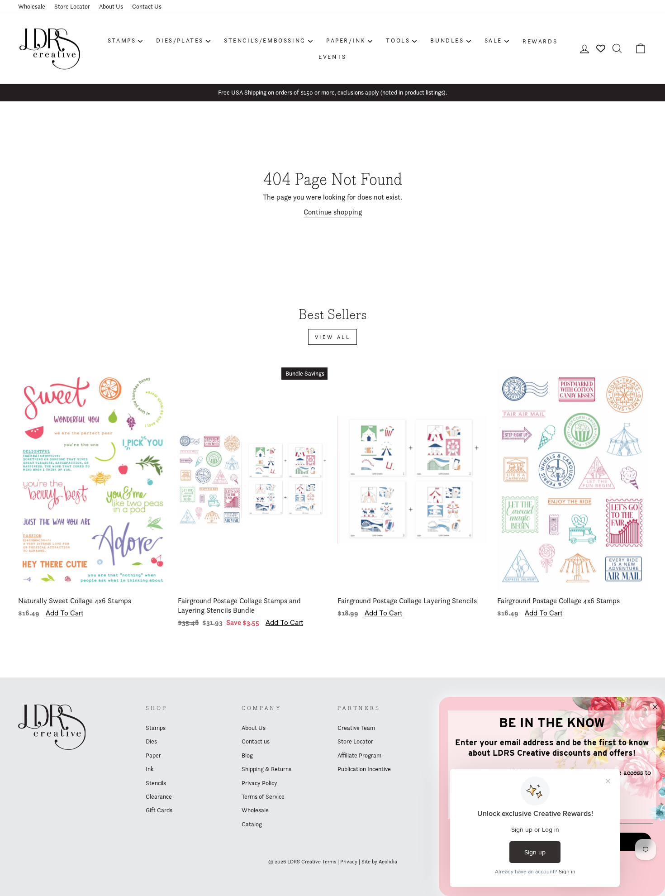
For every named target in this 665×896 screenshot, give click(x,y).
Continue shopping (333, 212)
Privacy (348, 861)
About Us (111, 6)
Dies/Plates (180, 40)
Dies (151, 741)
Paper (153, 755)
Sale (493, 40)
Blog (247, 755)
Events (332, 56)
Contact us (256, 741)
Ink (149, 768)
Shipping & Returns (266, 768)
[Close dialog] (655, 706)
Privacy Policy (259, 782)
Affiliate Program (359, 755)
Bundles (447, 40)
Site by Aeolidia (379, 861)
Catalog (252, 824)
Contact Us (147, 6)
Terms (329, 861)
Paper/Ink (346, 40)
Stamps (122, 40)
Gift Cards (159, 810)
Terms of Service (263, 796)
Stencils (156, 782)
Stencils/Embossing (265, 40)
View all (333, 337)
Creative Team (356, 727)
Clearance (159, 796)
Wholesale (31, 6)
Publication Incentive (364, 768)
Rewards (539, 41)
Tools (398, 40)
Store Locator (72, 6)
